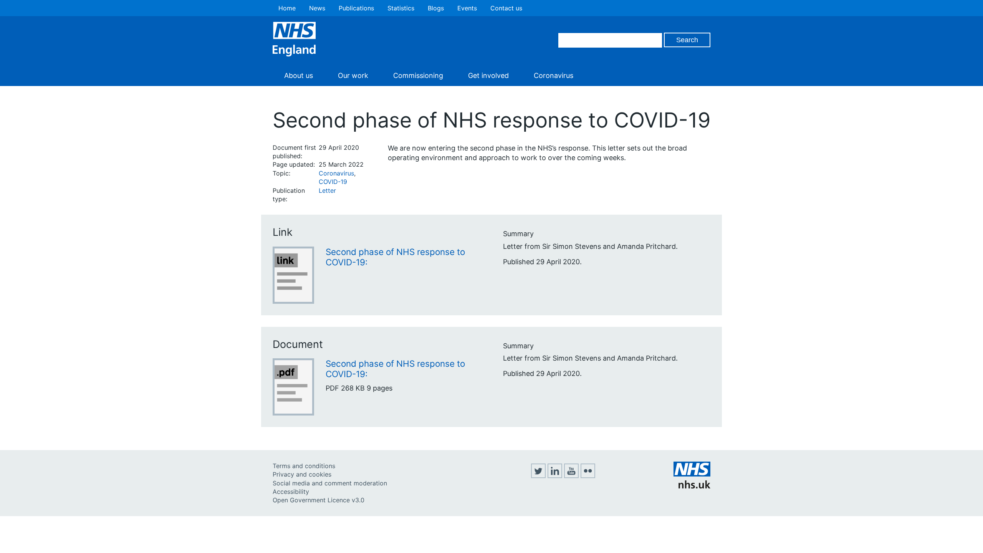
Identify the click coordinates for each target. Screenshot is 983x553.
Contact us (506, 8)
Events (467, 8)
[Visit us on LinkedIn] (555, 476)
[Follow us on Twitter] (538, 476)
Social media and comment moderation (330, 483)
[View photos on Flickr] (588, 476)
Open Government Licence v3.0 (318, 500)
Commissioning (418, 75)
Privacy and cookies (302, 474)
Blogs (436, 8)
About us (298, 75)
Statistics (400, 8)
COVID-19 (333, 181)
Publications (356, 8)
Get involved (488, 75)
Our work (353, 75)
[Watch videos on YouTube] (571, 476)
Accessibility (291, 491)
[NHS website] (692, 486)
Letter (327, 190)
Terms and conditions (304, 466)
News (317, 8)
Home (287, 8)
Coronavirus (553, 75)
